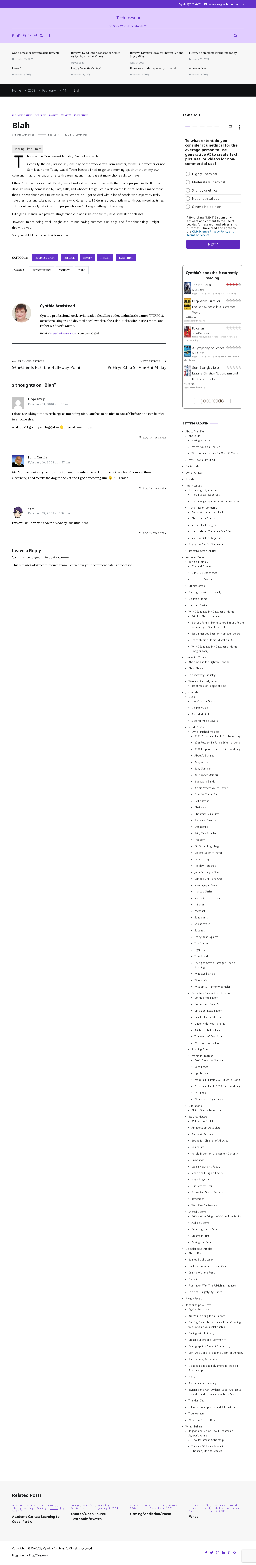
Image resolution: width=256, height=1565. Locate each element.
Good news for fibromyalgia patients (36, 53)
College (40, 115)
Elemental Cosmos (205, 820)
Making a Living (200, 440)
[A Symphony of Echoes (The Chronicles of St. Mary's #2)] (187, 356)
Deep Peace (201, 1067)
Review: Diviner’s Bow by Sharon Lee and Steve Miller (157, 54)
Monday (64, 269)
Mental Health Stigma (203, 525)
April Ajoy (190, 384)
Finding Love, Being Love (202, 1359)
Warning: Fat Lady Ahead (203, 681)
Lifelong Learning (22, 1508)
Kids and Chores (201, 566)
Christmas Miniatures (206, 814)
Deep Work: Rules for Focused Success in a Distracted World (214, 306)
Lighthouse (201, 1073)
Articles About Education (206, 616)
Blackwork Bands (204, 781)
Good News (220, 1505)
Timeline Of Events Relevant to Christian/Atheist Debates (208, 1448)
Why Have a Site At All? (202, 460)
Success (199, 930)
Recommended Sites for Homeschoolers (215, 633)
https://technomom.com (63, 333)
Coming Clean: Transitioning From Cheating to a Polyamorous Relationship (214, 1324)
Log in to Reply (154, 437)
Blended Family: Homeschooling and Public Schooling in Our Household (217, 625)
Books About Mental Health (208, 512)
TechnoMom (128, 17)
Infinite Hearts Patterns (207, 1017)
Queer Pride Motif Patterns (209, 1023)
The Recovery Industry (202, 675)
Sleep (192, 1511)
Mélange (199, 904)
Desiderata (197, 1147)
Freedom (199, 839)
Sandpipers (201, 917)
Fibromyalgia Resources (205, 494)
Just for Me (191, 692)
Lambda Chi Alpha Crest (208, 878)
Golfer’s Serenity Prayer (208, 852)
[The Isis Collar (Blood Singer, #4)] (187, 293)
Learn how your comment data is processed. (100, 565)
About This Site (194, 431)
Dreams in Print (200, 1236)
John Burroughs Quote (207, 872)
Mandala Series (203, 891)
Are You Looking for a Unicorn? (207, 1316)
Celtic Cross (201, 801)
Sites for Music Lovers (204, 721)
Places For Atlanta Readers (207, 1192)
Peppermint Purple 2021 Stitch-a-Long (217, 1080)
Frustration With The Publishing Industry (212, 1285)
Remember (197, 1199)
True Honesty (196, 1413)
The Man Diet (196, 1400)
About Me (194, 436)
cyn (31, 508)
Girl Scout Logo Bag (206, 846)
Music (192, 697)
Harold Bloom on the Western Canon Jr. (214, 1153)
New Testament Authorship (207, 1440)
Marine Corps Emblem (207, 898)
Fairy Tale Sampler (205, 833)
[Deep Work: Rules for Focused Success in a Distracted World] (187, 309)
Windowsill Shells (204, 973)
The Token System (202, 579)
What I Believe (193, 1426)
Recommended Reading (202, 1383)
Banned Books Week (200, 1259)
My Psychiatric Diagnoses (207, 538)
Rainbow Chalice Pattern (208, 1030)
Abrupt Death (196, 1253)
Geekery (51, 1505)
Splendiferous (202, 924)
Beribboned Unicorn (206, 775)
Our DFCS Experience (204, 573)
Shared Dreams (197, 1212)
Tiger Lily (199, 950)
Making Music (199, 708)
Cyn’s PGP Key (194, 472)
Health (66, 115)
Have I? (17, 68)
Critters (193, 1505)
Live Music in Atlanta (203, 701)
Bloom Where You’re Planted (211, 788)
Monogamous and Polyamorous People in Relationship (213, 1368)
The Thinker (201, 943)
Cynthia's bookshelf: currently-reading (212, 275)
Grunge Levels (196, 586)
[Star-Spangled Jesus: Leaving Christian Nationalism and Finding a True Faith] (187, 375)
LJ (114, 1505)
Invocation (197, 1160)
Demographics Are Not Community (209, 1346)
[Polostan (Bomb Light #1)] (187, 336)
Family (53, 115)
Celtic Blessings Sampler (209, 1060)
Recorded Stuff (200, 714)
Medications (222, 1508)
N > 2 (191, 1376)
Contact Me (192, 466)
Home (192, 1508)
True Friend (201, 956)
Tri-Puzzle (200, 1093)
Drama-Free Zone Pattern (209, 1004)
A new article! (197, 68)
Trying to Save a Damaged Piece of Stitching (215, 965)
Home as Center (195, 557)
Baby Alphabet (203, 762)
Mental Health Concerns (202, 507)
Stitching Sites (199, 1049)
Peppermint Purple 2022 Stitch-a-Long (217, 1086)
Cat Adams (199, 290)
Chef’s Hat (200, 807)
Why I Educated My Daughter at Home (211, 611)
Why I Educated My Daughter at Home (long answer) (214, 649)
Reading (41, 1508)
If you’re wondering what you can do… (154, 68)
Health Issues (193, 485)
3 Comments (80, 134)
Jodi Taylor (199, 353)
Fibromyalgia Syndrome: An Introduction (215, 501)
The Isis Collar (201, 285)
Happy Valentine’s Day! (86, 68)
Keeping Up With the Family (204, 592)
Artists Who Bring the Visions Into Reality (216, 1216)
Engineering (201, 826)
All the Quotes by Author (206, 1110)
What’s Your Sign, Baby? (208, 1099)
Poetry (173, 1505)
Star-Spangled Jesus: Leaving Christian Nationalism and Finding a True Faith (215, 373)
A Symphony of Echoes (208, 348)
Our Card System (198, 605)
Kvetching (81, 115)
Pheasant (199, 911)
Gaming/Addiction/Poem (150, 1514)
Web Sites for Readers (204, 1205)
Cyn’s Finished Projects (205, 732)
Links (157, 1505)
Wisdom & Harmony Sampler (212, 986)
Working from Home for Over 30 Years (214, 453)
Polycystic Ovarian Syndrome (205, 544)
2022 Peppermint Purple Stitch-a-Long (217, 749)
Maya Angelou (200, 1179)
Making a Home (197, 599)
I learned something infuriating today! (213, 53)
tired (81, 269)
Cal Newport (191, 317)
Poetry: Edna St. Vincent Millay (136, 365)
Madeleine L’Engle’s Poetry (207, 1173)
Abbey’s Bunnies (204, 755)
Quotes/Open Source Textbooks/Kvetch (88, 1516)
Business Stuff (22, 115)
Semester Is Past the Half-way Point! (46, 365)
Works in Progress (202, 1056)
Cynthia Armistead (23, 134)
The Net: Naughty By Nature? (206, 1292)
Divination (194, 1279)
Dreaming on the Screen (205, 1229)
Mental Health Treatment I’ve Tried (211, 531)
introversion (41, 269)
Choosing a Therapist (204, 518)
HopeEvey (36, 399)
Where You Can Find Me (205, 447)
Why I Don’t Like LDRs (201, 1420)
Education (18, 1505)
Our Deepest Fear (201, 1186)
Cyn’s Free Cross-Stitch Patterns (210, 993)
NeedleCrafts (196, 727)
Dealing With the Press (201, 1272)
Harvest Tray (202, 859)
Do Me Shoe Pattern (206, 997)
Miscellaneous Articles (199, 1249)
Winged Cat (201, 980)
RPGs (133, 1508)
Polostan (198, 328)
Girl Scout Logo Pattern (208, 1010)
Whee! (194, 1517)
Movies (236, 1508)
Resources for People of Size (208, 686)
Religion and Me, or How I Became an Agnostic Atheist (210, 1433)
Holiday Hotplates (205, 865)
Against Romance (198, 1309)
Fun (40, 1505)
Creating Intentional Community (207, 1339)
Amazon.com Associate (205, 1127)
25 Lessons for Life (202, 1121)
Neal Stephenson (202, 333)
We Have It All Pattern (207, 1043)
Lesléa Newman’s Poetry (205, 1166)
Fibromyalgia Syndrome (202, 490)
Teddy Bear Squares (206, 937)
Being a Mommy (198, 562)
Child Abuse (195, 668)
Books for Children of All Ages (209, 1140)
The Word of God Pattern (209, 1036)
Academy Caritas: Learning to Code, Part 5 (36, 1519)
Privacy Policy (193, 1298)
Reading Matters (197, 1116)
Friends (189, 479)
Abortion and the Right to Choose (208, 662)
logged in (37, 557)
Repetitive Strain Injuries (202, 551)
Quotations (195, 1106)
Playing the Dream (202, 1242)
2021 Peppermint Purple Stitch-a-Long (217, 742)
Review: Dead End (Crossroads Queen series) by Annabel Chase (95, 54)
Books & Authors (202, 1134)
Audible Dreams (200, 1223)
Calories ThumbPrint (206, 794)
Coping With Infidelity (201, 1333)
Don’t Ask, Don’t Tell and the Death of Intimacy (215, 1352)
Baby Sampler (202, 768)
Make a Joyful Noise (206, 885)
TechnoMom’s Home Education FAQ (212, 640)
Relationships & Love (198, 1305)
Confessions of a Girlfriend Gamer (208, 1266)
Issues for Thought (196, 657)
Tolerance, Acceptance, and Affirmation (211, 1407)
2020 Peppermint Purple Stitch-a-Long (217, 736)
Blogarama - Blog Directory (30, 1555)
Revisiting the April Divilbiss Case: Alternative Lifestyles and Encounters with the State (214, 1392)
